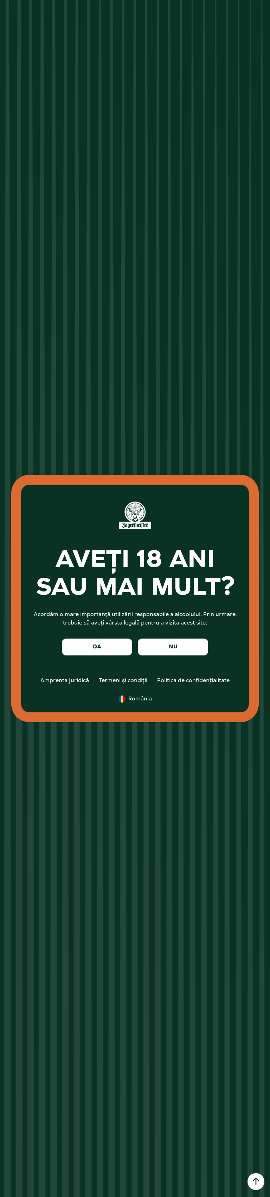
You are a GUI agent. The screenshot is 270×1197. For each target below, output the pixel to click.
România (140, 699)
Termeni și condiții (123, 681)
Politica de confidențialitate (193, 681)
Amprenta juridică (64, 681)
